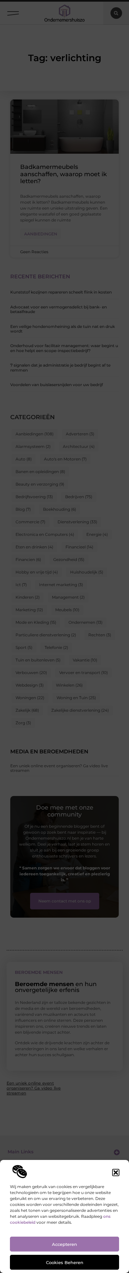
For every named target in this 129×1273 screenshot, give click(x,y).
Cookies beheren (64, 1262)
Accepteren (64, 1244)
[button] (115, 1172)
